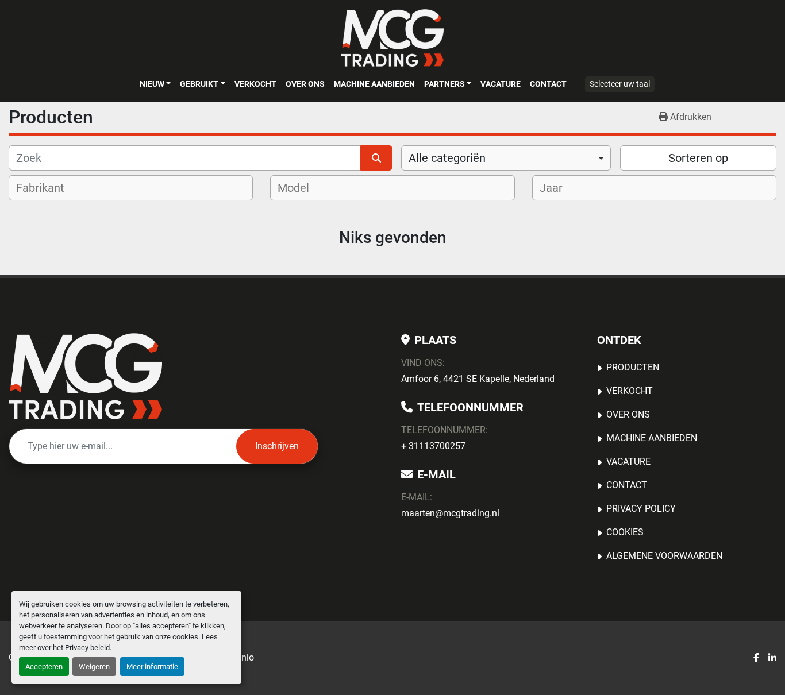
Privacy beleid (87, 647)
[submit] (376, 158)
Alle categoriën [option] (447, 158)
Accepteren (44, 666)
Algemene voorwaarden (664, 555)
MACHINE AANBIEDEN (374, 83)
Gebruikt (199, 83)
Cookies (625, 532)
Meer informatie (152, 666)
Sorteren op (698, 158)
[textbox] (47, 187)
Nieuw (152, 83)
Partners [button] (444, 83)
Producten (632, 367)
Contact (548, 83)
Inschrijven (277, 446)
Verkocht (255, 83)
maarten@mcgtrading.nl (450, 513)
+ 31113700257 (433, 446)
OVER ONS (305, 83)
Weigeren (94, 666)
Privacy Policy (641, 508)
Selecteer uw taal (620, 83)
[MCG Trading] (85, 376)
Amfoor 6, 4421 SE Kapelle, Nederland (478, 378)
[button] (155, 84)
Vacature (500, 83)
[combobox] (506, 158)
